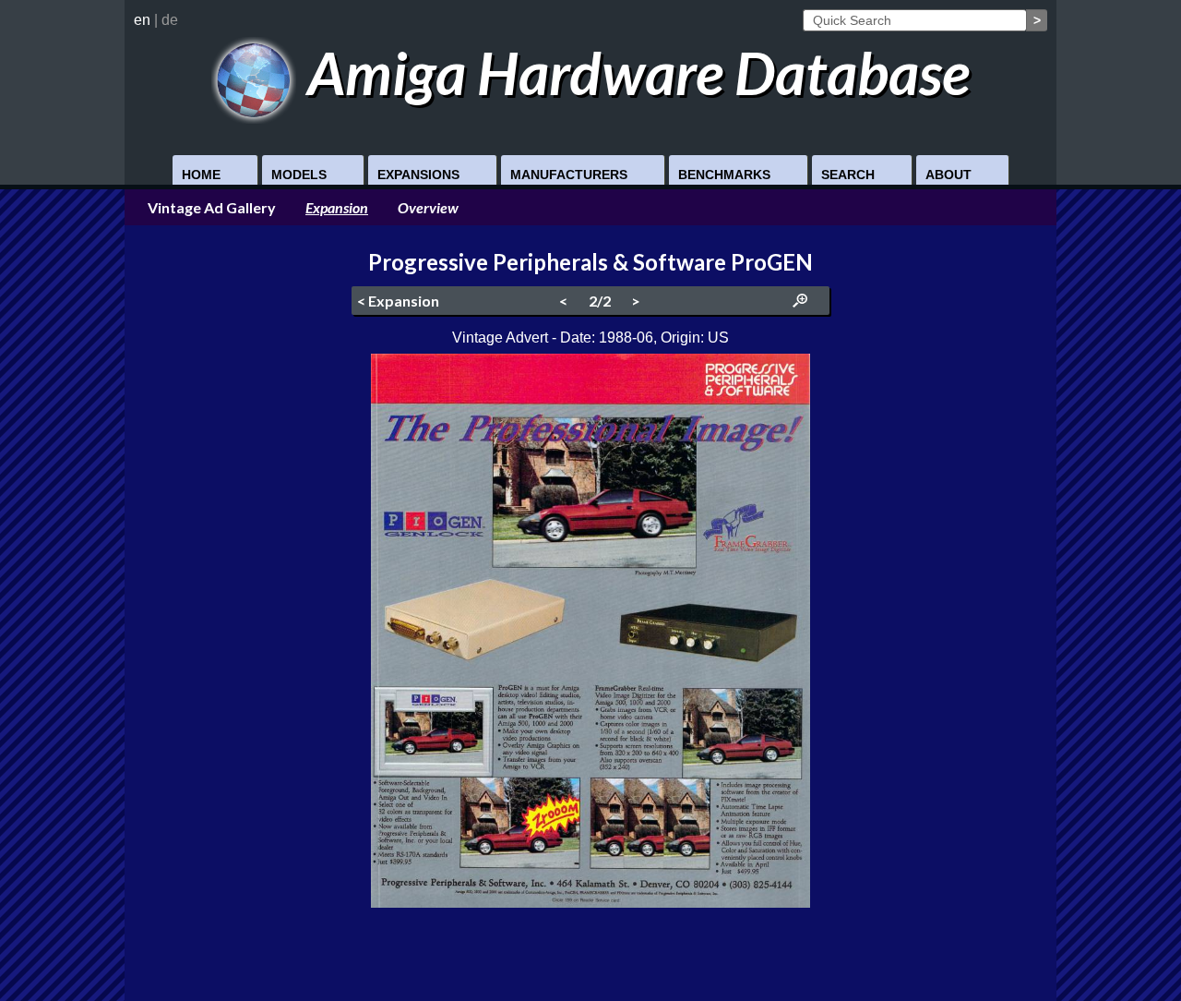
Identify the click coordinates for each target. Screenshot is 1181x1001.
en (142, 20)
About (948, 174)
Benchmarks (724, 174)
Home (201, 174)
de (169, 20)
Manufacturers (568, 174)
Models (299, 174)
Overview (428, 207)
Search (848, 174)
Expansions (418, 174)
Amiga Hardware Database (633, 72)
